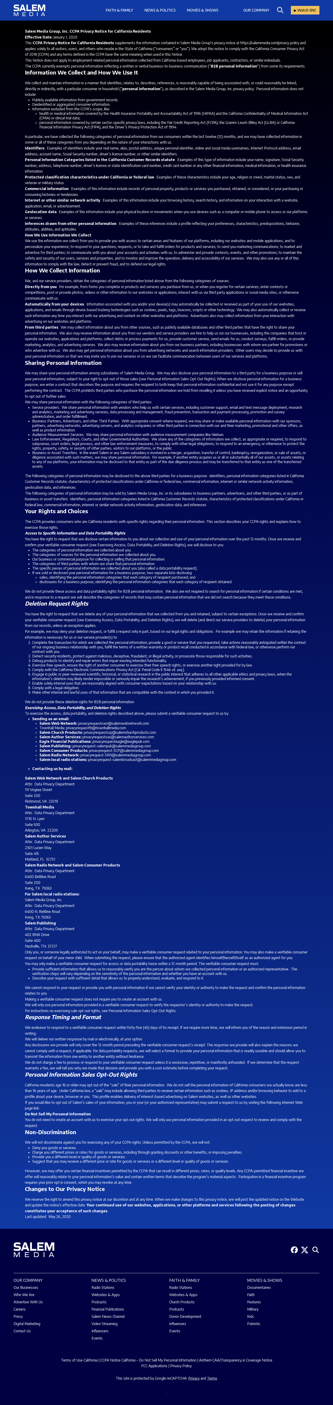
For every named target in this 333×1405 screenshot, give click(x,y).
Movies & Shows (202, 10)
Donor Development (185, 1316)
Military (252, 1309)
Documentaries (259, 1287)
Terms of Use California (79, 1360)
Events (97, 1338)
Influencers (100, 1331)
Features (254, 1302)
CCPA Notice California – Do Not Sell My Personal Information (148, 1360)
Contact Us (22, 1331)
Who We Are (24, 1294)
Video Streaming (105, 1323)
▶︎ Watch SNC (305, 10)
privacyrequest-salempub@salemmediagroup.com (111, 746)
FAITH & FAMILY (184, 1280)
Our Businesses (26, 1287)
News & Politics (160, 10)
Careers (20, 1309)
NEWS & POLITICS (109, 1280)
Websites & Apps (106, 1294)
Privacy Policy (181, 1366)
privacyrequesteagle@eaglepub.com (121, 741)
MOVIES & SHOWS (264, 1280)
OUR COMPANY (28, 1280)
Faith (251, 1294)
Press (18, 1316)
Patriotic (253, 1323)
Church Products (182, 1302)
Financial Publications (108, 1309)
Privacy (194, 1378)
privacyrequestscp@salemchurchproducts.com (120, 732)
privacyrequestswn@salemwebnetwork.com (113, 723)
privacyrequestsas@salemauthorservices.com (118, 737)
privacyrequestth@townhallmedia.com (96, 728)
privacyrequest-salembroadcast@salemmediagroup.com (132, 759)
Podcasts (99, 1302)
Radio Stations (103, 1287)
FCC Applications (154, 1366)
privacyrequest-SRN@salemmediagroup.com (115, 755)
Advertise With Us (28, 1302)
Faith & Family (119, 10)
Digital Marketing (27, 1323)
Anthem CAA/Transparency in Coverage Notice (235, 1360)
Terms (212, 1378)
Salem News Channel (108, 1316)
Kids (250, 1316)
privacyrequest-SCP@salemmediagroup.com (124, 750)
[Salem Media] (29, 10)
